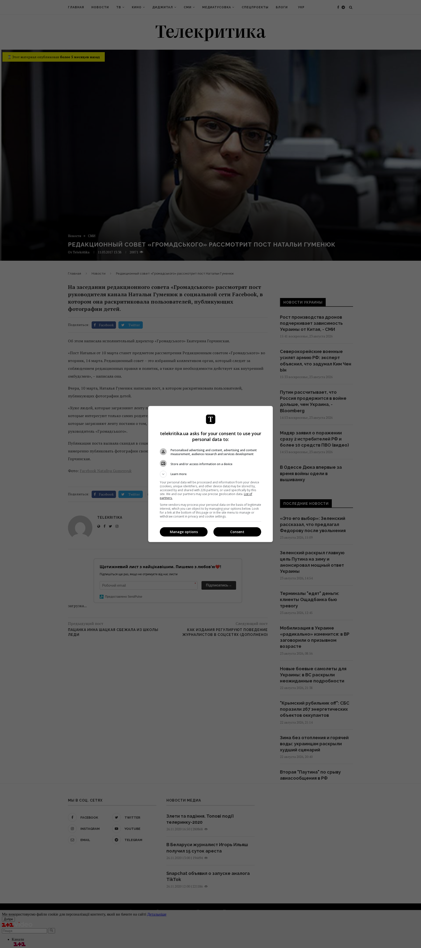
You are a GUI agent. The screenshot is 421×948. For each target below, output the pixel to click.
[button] (210, 474)
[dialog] (210, 474)
